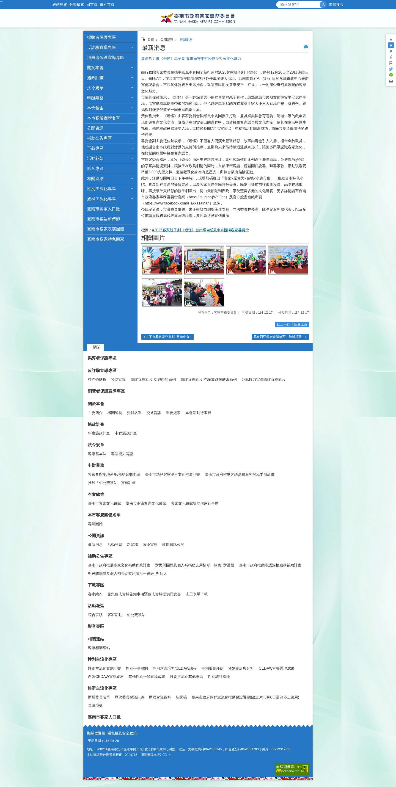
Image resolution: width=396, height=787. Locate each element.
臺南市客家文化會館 (104, 503)
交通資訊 (153, 413)
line (391, 75)
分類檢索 (76, 4)
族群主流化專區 (102, 688)
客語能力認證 (122, 454)
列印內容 (306, 47)
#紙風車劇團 (217, 230)
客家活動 (114, 615)
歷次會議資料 (160, 697)
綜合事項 (95, 615)
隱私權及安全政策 (122, 733)
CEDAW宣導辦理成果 (276, 668)
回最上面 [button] (300, 324)
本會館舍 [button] (95, 108)
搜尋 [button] (323, 4)
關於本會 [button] (95, 67)
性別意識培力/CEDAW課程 (175, 668)
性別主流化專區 (102, 659)
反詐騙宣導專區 (102, 370)
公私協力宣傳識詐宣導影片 (264, 379)
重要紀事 (173, 413)
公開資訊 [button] (95, 128)
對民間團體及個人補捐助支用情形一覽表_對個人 (127, 573)
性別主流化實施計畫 (104, 668)
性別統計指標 (219, 677)
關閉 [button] (96, 347)
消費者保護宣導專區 (105, 57)
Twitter (391, 69)
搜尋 (279, 3)
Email (391, 81)
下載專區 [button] (95, 148)
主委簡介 (95, 413)
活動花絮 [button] (95, 158)
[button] (162, 260)
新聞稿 (132, 545)
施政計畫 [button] (95, 77)
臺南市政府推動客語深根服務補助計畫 (270, 565)
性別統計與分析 (241, 668)
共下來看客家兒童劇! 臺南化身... (169, 337)
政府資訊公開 (173, 545)
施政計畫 (96, 424)
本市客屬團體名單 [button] (103, 118)
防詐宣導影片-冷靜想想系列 (153, 379)
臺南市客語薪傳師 (103, 219)
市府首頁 (107, 4)
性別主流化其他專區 (186, 677)
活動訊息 (114, 545)
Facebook (391, 57)
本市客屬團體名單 (104, 515)
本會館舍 (96, 494)
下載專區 (96, 585)
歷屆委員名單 (99, 697)
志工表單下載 (197, 594)
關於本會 (96, 403)
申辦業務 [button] (95, 98)
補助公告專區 (100, 556)
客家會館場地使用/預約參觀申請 (114, 474)
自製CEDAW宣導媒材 (106, 677)
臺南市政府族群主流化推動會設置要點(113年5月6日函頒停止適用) (245, 697)
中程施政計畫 (126, 433)
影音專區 (95, 168)
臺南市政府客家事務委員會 (198, 18)
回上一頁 (283, 324)
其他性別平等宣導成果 (147, 677)
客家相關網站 (99, 648)
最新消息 (186, 39)
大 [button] (391, 51)
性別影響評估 (212, 668)
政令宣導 (150, 545)
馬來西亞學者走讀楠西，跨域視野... (278, 337)
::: (1, 2)
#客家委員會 (239, 230)
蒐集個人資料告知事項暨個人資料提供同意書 (144, 594)
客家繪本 (95, 594)
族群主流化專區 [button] (101, 198)
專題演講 (95, 705)
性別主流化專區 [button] (101, 188)
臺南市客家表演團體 (105, 229)
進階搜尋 (336, 4)
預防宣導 (118, 379)
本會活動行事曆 (198, 413)
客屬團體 (95, 524)
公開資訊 (166, 39)
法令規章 (96, 444)
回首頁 (91, 4)
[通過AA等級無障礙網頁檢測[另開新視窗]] (292, 769)
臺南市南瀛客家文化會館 (146, 503)
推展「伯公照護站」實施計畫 (112, 483)
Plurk (391, 63)
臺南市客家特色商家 (105, 239)
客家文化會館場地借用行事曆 (195, 503)
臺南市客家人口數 (103, 209)
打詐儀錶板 (97, 379)
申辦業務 (96, 465)
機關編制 (114, 413)
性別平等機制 (137, 668)
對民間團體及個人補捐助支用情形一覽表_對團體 (194, 565)
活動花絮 (96, 605)
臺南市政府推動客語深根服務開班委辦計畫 (240, 474)
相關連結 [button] (95, 178)
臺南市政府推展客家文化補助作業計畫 (119, 565)
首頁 (151, 39)
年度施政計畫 (99, 433)
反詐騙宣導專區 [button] (101, 47)
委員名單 (134, 413)
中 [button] (391, 45)
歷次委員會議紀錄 (129, 697)
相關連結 (96, 639)
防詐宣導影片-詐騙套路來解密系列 (209, 379)
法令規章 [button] (95, 88)
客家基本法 (97, 454)
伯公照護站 (136, 615)
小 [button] (391, 39)
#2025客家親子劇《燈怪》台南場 (179, 230)
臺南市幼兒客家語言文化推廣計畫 (172, 474)
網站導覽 (59, 4)
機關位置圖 (96, 733)
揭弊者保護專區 (101, 37)
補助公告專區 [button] (99, 138)
